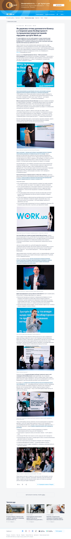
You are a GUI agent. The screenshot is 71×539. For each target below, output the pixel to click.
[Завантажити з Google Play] (49, 531)
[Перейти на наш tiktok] (36, 531)
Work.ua (18, 52)
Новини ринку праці (29, 17)
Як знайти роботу (10, 17)
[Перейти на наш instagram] (29, 531)
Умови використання (44, 535)
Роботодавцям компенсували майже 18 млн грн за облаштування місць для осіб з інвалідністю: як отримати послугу (35, 518)
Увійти (62, 14)
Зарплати (37, 17)
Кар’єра (23, 535)
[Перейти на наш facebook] (22, 531)
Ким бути (17, 17)
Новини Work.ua (29, 535)
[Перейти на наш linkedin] (32, 531)
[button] (57, 14)
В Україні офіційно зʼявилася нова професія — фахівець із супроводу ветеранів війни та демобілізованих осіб (15, 518)
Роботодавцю (60, 11)
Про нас (18, 535)
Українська (8, 531)
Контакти (13, 535)
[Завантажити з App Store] (41, 531)
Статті (22, 17)
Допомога (36, 535)
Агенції (45, 17)
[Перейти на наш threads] (26, 531)
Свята (41, 17)
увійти (43, 494)
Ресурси (8, 535)
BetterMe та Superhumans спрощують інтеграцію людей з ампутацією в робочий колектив (55, 518)
